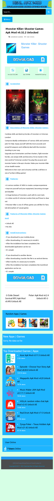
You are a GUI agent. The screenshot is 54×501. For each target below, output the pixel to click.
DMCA (15, 463)
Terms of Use (30, 463)
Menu (7, 19)
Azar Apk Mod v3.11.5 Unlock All (34, 355)
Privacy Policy (21, 463)
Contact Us (38, 463)
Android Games (17, 37)
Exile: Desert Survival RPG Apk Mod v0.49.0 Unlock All (15, 298)
